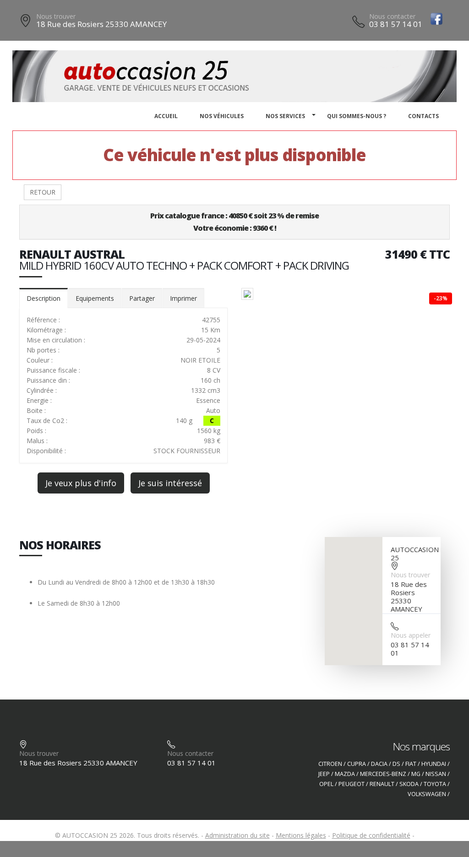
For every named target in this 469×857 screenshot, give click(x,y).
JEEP (324, 774)
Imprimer (183, 298)
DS (396, 764)
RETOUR (42, 192)
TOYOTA (435, 784)
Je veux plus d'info (80, 482)
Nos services (285, 116)
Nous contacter (392, 16)
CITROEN (330, 764)
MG (415, 774)
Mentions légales (301, 835)
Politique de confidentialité (371, 835)
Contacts (423, 116)
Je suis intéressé (170, 482)
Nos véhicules (222, 116)
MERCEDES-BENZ (383, 774)
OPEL (326, 784)
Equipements (95, 298)
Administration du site (237, 835)
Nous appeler (411, 635)
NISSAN (435, 774)
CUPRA (356, 764)
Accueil (166, 116)
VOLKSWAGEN (427, 794)
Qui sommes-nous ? (356, 116)
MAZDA (345, 774)
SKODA (409, 784)
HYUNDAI (433, 764)
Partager (142, 298)
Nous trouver (56, 16)
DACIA (379, 764)
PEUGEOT (351, 784)
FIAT (410, 764)
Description (43, 298)
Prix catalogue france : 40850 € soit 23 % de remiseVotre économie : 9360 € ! (234, 222)
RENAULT (382, 784)
